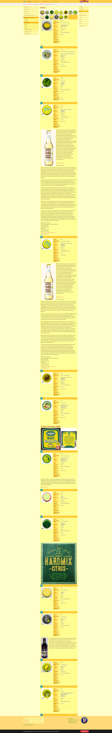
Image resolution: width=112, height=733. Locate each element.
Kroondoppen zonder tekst (29, 17)
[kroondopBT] (24, 1)
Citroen (81, 11)
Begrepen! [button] (85, 731)
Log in (25, 718)
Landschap (81, 25)
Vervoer (26, 19)
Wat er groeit (27, 22)
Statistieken (26, 7)
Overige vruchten (83, 15)
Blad (80, 19)
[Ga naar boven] (42, 47)
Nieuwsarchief (26, 722)
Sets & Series (26, 11)
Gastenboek (26, 720)
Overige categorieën (28, 29)
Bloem (81, 21)
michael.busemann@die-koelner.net (48, 232)
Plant (80, 23)
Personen (26, 26)
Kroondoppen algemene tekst (29, 15)
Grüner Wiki (45, 487)
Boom (81, 17)
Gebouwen (26, 20)
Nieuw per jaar (26, 9)
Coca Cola (26, 13)
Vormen (26, 27)
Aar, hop (81, 7)
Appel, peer (82, 9)
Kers (80, 13)
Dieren (26, 24)
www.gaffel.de (61, 163)
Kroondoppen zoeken (28, 31)
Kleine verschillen (27, 33)
